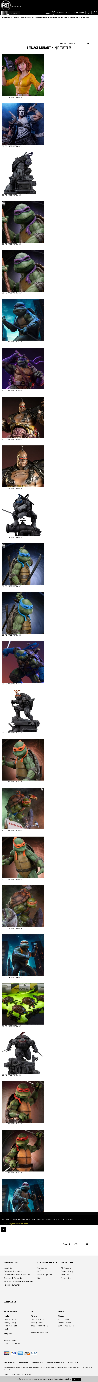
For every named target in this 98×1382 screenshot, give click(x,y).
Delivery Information (13, 1271)
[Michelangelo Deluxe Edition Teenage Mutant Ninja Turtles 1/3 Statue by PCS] (23, 808)
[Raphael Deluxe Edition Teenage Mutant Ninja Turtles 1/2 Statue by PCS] (23, 1101)
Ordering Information (13, 1278)
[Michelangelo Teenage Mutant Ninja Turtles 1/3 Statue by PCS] (23, 906)
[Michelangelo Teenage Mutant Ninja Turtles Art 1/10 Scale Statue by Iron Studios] (23, 955)
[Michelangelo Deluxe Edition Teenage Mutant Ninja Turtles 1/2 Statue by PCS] (23, 759)
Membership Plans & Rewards (17, 1274)
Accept (76, 1379)
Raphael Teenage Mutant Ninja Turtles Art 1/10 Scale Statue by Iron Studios (37, 1219)
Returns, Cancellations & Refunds (18, 1281)
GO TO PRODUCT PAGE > (12, 97)
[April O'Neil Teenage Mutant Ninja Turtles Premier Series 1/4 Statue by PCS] (23, 75)
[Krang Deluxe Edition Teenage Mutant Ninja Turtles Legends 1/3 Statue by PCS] (23, 417)
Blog (39, 1278)
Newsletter (66, 1278)
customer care (37, 1363)
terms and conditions (55, 1363)
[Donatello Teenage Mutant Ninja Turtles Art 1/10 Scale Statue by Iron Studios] (23, 319)
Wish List (65, 1274)
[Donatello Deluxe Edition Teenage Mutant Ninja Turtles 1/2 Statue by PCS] (23, 222)
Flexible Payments (12, 1285)
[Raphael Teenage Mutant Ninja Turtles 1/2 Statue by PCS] (23, 1150)
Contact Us (42, 1268)
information (23, 1363)
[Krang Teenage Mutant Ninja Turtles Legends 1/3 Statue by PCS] (23, 466)
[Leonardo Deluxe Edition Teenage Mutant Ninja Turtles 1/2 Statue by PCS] (23, 564)
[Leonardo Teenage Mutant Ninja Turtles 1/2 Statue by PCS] (23, 613)
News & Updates (44, 1274)
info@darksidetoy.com (39, 1332)
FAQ (39, 1271)
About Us (8, 1268)
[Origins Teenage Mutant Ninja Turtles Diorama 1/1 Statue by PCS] (23, 1004)
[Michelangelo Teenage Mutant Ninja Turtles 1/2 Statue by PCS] (23, 857)
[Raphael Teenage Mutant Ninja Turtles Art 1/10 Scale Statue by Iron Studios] (23, 1199)
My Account (66, 1268)
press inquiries (9, 1363)
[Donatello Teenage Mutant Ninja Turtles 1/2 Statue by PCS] (23, 270)
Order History (67, 1271)
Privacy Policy (73, 1363)
